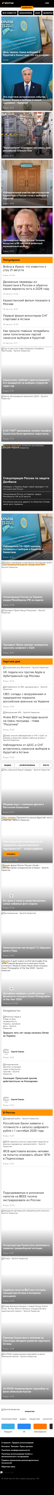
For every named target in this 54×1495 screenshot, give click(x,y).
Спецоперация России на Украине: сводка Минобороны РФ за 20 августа (22, 495)
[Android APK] (7, 1472)
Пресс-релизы (26, 1446)
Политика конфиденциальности (15, 1450)
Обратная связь (8, 1466)
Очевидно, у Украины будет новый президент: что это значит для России (25, 487)
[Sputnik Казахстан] (8, 4)
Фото (5, 867)
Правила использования (23, 1442)
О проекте (6, 1442)
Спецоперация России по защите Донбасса (26, 480)
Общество (34, 1419)
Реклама (15, 1446)
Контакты (5, 1446)
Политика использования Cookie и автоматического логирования (16, 1455)
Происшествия (9, 1419)
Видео (23, 1419)
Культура (47, 1419)
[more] (50, 60)
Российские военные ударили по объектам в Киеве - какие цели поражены (27, 503)
